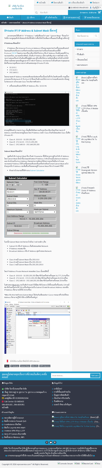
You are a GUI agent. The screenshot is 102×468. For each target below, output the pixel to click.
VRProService (45, 366)
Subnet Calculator (37, 170)
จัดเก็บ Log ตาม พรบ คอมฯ (14, 427)
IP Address (15, 366)
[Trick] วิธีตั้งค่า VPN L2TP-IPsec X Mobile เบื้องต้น (89, 108)
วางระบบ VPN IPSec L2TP (14, 430)
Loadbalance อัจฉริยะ (12, 424)
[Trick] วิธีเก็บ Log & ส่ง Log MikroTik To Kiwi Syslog (89, 139)
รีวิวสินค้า (80, 54)
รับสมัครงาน (58, 401)
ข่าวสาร (80, 49)
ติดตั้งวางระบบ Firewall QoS (15, 421)
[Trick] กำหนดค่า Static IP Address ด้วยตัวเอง (88, 190)
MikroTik (35, 366)
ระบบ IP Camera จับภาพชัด (15, 434)
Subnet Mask (25, 366)
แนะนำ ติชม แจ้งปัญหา (63, 404)
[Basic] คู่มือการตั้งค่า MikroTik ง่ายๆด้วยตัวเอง (89, 80)
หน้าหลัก (5, 407)
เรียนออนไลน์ (82, 59)
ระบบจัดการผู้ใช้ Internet (14, 418)
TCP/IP (14, 53)
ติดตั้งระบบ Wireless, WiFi (14, 437)
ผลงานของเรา (82, 65)
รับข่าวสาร (95, 375)
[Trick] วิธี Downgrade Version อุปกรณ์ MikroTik (89, 170)
